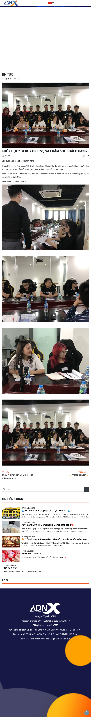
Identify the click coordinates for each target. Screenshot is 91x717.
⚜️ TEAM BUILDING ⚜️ (79, 475)
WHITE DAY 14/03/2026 (31, 554)
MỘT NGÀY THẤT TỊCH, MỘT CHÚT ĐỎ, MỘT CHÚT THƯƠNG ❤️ (47, 525)
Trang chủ (6, 79)
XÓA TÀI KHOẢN (10, 568)
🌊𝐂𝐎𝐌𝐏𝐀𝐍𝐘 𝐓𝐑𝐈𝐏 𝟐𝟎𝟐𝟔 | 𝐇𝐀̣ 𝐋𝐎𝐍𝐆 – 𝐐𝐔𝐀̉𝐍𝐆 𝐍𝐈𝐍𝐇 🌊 (45, 511)
